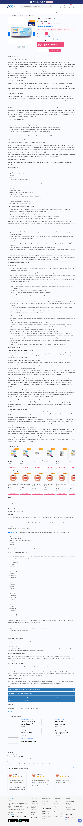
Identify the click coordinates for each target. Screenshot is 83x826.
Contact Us (56, 801)
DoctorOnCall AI (69, 807)
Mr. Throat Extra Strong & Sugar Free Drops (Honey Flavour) (61, 486)
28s (46, 33)
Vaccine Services (34, 815)
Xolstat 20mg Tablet (24, 460)
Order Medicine (34, 801)
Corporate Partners (58, 816)
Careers (55, 814)
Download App (50, 1)
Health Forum (45, 803)
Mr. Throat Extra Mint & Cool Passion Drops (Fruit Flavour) (37, 486)
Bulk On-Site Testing (46, 816)
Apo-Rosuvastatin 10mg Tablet (73, 460)
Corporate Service (69, 811)
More (68, 12)
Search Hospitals (34, 804)
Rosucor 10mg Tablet (60, 460)
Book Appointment (34, 809)
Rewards (32, 814)
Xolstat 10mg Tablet (12, 460)
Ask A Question (34, 817)
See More (10, 711)
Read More (12, 814)
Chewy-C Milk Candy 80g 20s (25, 485)
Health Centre (33, 12)
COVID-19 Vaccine (46, 813)
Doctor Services (22, 12)
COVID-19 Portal (45, 814)
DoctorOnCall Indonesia (70, 809)
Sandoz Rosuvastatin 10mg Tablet (37, 460)
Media (55, 811)
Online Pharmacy (10, 12)
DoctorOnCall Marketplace (68, 804)
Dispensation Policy (58, 813)
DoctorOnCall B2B (69, 806)
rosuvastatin (11, 505)
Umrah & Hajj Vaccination (33, 807)
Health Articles (45, 804)
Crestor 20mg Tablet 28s (29, 15)
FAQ (55, 806)
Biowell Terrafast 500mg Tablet (49, 485)
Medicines (21, 15)
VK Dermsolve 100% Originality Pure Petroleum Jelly (74, 486)
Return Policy (56, 818)
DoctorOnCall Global (70, 801)
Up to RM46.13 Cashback (56, 23)
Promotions (33, 812)
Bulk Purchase (46, 12)
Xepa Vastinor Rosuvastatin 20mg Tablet (49, 460)
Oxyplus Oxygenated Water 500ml (13, 485)
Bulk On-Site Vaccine (46, 818)
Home (9, 15)
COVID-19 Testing (45, 811)
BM (14, 6)
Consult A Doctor (34, 803)
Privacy (55, 804)
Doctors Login (57, 809)
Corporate (57, 12)
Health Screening (34, 811)
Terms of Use (56, 808)
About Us (56, 803)
